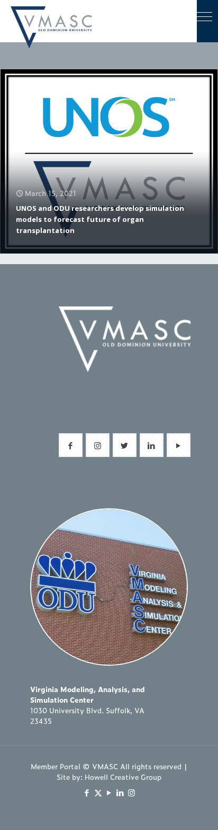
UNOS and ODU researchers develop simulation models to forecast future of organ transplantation (100, 219)
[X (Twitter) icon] (98, 792)
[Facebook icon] (87, 792)
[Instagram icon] (131, 792)
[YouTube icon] (109, 792)
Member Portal (55, 766)
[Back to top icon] (196, 808)
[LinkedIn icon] (120, 792)
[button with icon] (71, 445)
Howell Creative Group (123, 777)
